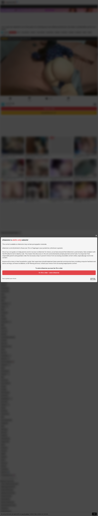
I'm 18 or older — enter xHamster (49, 272)
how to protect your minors (9, 278)
